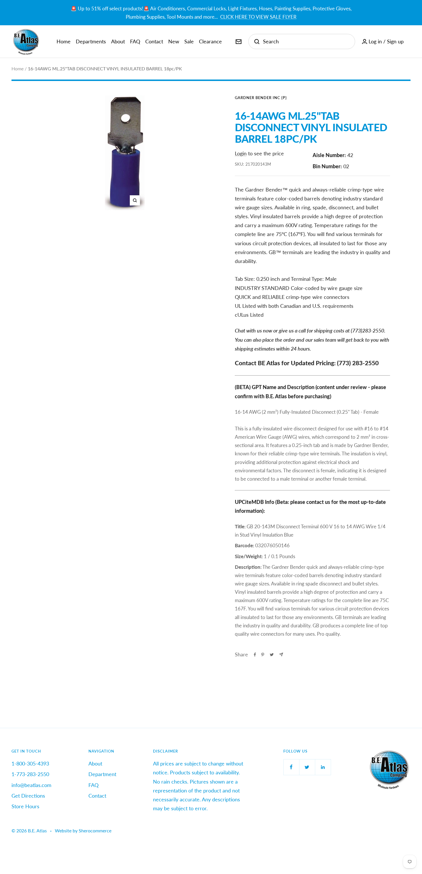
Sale (189, 41)
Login (241, 153)
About (118, 41)
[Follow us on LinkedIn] (323, 767)
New (173, 41)
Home (64, 41)
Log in (375, 41)
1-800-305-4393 (30, 763)
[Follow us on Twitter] (307, 767)
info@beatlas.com (31, 785)
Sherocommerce (95, 830)
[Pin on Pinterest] (262, 655)
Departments (91, 41)
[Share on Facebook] (255, 655)
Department (102, 774)
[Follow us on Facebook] (291, 767)
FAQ (135, 41)
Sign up (395, 41)
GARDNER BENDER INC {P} (261, 97)
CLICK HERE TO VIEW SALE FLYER (258, 17)
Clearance (210, 41)
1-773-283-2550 (30, 774)
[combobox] (306, 41)
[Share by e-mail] (281, 654)
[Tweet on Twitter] (271, 655)
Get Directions (28, 795)
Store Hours (25, 806)
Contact (154, 41)
